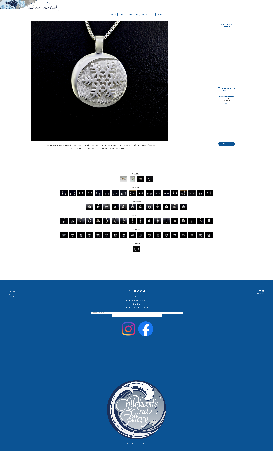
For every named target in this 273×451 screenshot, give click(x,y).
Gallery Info (12, 291)
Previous (224, 153)
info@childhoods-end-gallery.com (137, 307)
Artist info (227, 26)
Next (229, 153)
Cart (152, 14)
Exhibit (122, 14)
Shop (129, 14)
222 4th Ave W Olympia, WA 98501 (137, 300)
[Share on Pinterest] (141, 291)
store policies (260, 293)
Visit (10, 294)
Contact (11, 290)
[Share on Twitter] (138, 291)
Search (160, 14)
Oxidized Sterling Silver (226, 96)
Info (137, 14)
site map (262, 291)
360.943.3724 (137, 304)
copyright (261, 290)
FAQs (10, 293)
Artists (113, 14)
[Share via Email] (144, 291)
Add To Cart (226, 144)
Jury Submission (13, 296)
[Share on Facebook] (135, 291)
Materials (144, 14)
